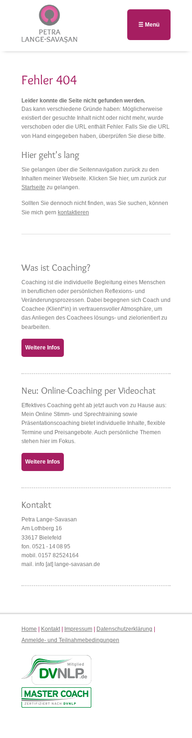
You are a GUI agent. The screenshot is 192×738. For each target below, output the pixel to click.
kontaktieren (73, 212)
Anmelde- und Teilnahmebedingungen (70, 640)
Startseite (33, 187)
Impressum (78, 629)
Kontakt (50, 629)
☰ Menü (148, 24)
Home (29, 629)
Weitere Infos (42, 347)
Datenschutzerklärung (124, 629)
